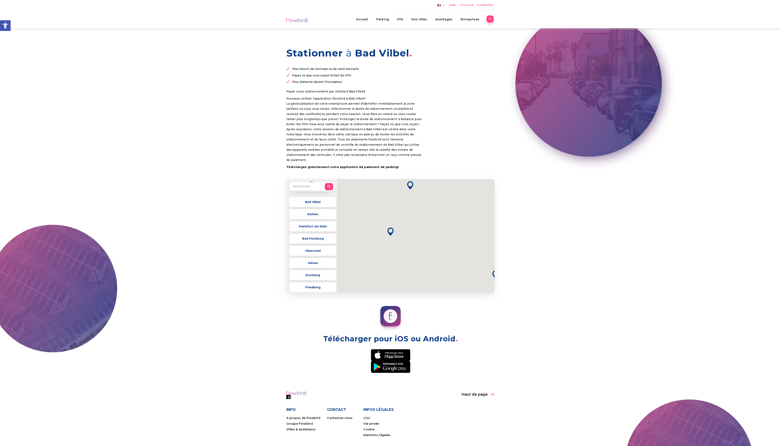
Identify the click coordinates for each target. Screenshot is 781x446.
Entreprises (470, 19)
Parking (382, 19)
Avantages (444, 19)
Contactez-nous (339, 418)
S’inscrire (467, 5)
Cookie (369, 429)
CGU (366, 418)
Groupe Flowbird (300, 423)
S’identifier (485, 5)
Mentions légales (376, 435)
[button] (5, 25)
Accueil (362, 19)
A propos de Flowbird (303, 418)
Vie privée (371, 423)
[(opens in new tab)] (390, 355)
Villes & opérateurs (301, 429)
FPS (400, 19)
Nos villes (419, 19)
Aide (452, 5)
